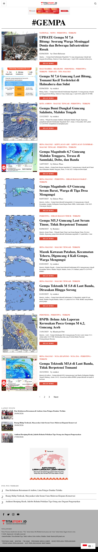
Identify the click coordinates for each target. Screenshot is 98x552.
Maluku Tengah (61, 103)
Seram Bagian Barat (76, 179)
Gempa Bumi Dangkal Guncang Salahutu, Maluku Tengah (62, 110)
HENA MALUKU (46, 144)
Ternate (52, 71)
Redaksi (56, 228)
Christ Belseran (59, 53)
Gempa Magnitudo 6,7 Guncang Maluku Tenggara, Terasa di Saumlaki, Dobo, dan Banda (62, 156)
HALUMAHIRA (45, 69)
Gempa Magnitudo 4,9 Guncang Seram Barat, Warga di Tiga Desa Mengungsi (63, 190)
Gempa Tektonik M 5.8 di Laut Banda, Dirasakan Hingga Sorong (66, 288)
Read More (48, 63)
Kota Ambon (45, 103)
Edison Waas (58, 164)
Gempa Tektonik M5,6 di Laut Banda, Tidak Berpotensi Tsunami (66, 365)
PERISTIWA (62, 33)
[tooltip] (4, 514)
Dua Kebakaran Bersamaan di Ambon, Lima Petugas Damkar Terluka (39, 411)
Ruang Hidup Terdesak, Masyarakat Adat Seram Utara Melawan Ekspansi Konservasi (45, 423)
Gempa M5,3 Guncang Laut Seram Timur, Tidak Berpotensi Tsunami (64, 222)
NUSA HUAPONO (62, 356)
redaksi (56, 88)
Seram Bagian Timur (61, 216)
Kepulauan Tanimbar (82, 144)
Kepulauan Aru (62, 144)
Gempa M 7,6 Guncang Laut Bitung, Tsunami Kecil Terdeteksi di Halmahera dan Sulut (65, 80)
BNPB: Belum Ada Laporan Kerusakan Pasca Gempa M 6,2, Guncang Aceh (62, 323)
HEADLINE (58, 69)
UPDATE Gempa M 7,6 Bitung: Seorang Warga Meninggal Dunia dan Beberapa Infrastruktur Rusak (64, 43)
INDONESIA (69, 69)
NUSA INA (75, 356)
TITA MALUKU (64, 71)
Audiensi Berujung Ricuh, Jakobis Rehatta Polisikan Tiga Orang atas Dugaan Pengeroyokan (47, 434)
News (53, 33)
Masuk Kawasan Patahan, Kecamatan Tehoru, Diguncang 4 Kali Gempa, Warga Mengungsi (66, 256)
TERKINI (72, 33)
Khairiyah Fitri (59, 331)
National (44, 33)
